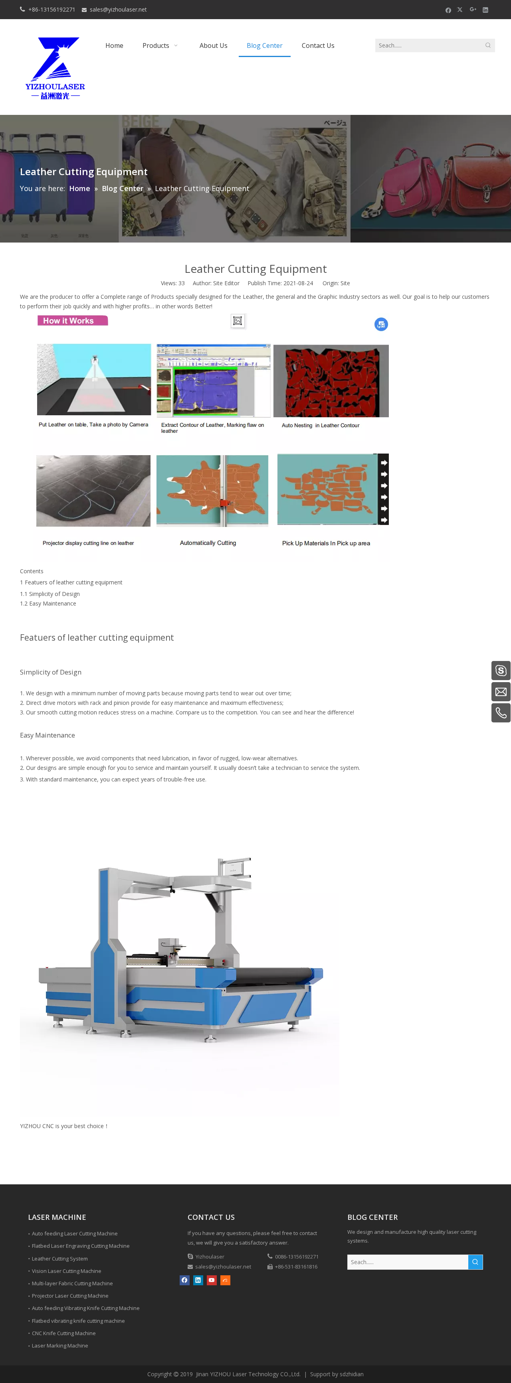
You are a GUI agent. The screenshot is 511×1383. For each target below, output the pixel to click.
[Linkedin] (486, 9)
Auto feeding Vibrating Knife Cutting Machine (86, 1308)
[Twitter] (461, 9)
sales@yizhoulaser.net (118, 9)
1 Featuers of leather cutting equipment (71, 582)
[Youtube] (212, 1280)
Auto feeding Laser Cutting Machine (75, 1233)
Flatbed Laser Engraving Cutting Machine (81, 1245)
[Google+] (473, 9)
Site (345, 283)
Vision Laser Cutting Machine (66, 1270)
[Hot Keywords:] (488, 45)
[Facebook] (449, 9)
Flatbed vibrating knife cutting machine (78, 1320)
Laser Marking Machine (60, 1345)
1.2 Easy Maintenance (48, 603)
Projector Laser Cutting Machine (70, 1295)
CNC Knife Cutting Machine (64, 1333)
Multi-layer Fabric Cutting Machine (72, 1283)
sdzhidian (352, 1374)
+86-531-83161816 (296, 1266)
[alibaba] (225, 1280)
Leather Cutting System (60, 1258)
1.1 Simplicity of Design (50, 594)
